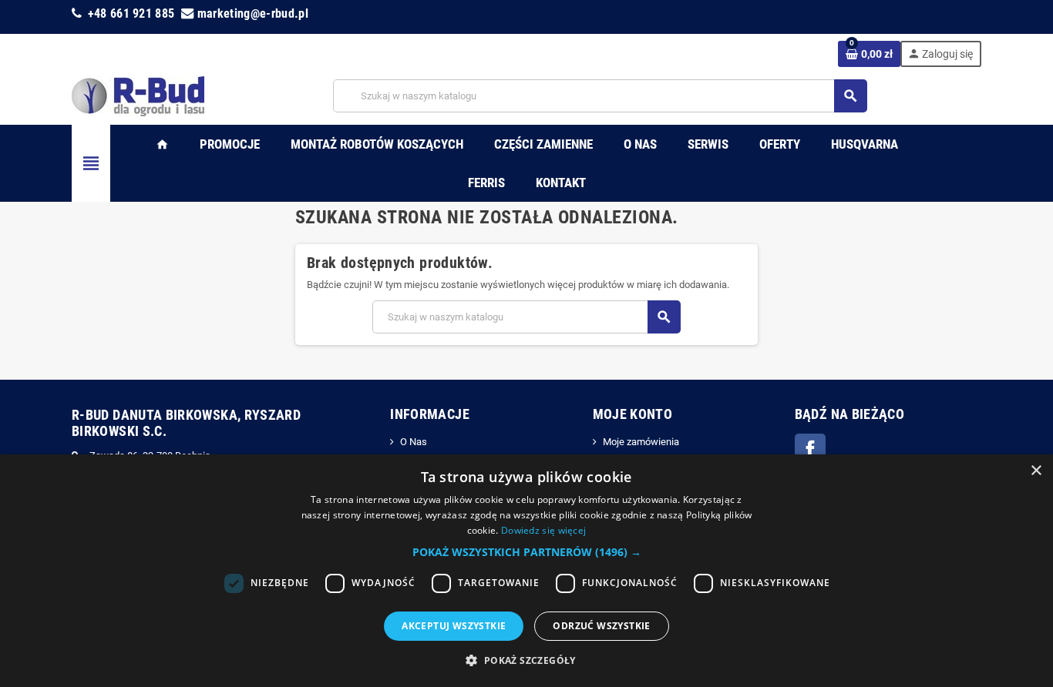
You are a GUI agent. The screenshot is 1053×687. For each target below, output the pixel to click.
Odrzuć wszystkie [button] (601, 625)
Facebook (810, 449)
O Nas (413, 441)
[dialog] (526, 570)
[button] (526, 552)
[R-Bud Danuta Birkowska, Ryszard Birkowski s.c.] (138, 95)
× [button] (1035, 471)
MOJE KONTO (633, 414)
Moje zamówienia (641, 441)
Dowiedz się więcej (543, 530)
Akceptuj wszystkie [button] (454, 625)
